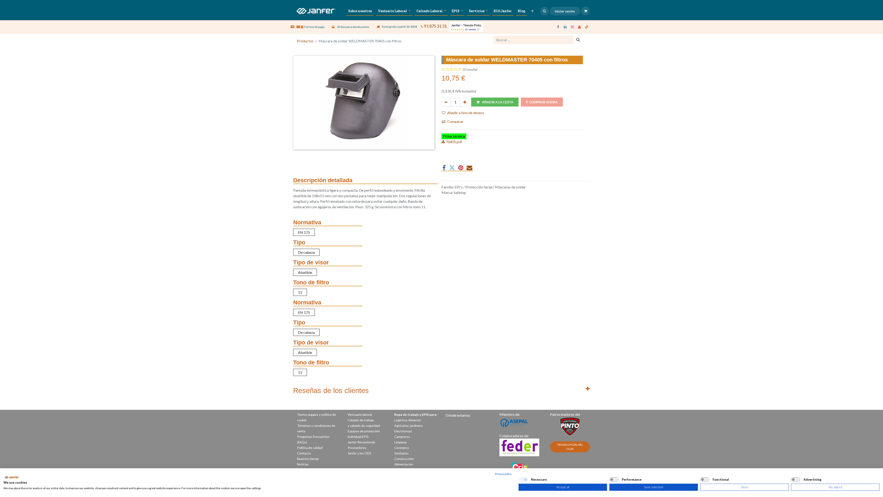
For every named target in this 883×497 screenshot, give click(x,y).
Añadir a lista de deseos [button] (465, 112)
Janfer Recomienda (361, 442)
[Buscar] (578, 39)
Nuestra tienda (308, 459)
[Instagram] (572, 27)
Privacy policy (503, 474)
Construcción (404, 459)
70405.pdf (453, 141)
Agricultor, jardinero (408, 426)
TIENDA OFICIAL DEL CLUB (570, 447)
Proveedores (357, 448)
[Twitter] (452, 168)
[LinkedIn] (565, 27)
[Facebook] (558, 27)
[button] (544, 11)
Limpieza (400, 442)
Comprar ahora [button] (543, 102)
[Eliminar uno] (446, 102)
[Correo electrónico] (469, 168)
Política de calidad (310, 448)
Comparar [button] (455, 121)
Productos (305, 41)
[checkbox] (523, 479)
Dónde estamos (458, 415)
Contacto (304, 453)
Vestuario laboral (360, 414)
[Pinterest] (460, 168)
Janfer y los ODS (359, 453)
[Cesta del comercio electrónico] (585, 11)
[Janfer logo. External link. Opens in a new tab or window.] (11, 477)
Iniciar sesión (565, 11)
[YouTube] (579, 27)
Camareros (402, 437)
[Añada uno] (464, 102)
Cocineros (401, 448)
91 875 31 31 (435, 26)
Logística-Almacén (407, 420)
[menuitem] (360, 11)
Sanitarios (401, 453)
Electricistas (403, 431)
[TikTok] (586, 27)
